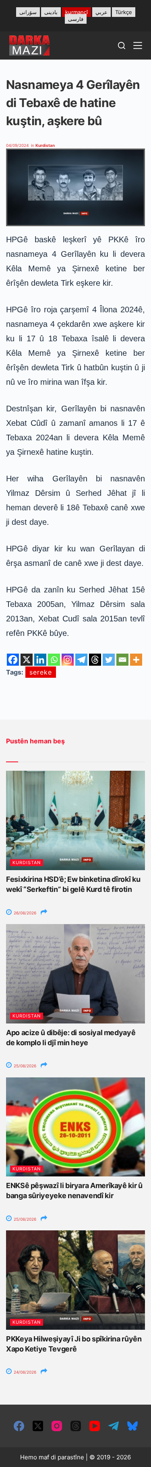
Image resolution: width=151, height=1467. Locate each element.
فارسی (75, 19)
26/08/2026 (24, 912)
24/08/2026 (24, 1372)
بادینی (51, 12)
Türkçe (123, 12)
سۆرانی (28, 12)
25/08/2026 (24, 1065)
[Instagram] (68, 660)
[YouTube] (94, 1426)
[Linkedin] (40, 660)
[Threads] (95, 660)
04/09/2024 (17, 145)
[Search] (121, 45)
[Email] (122, 660)
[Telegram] (81, 660)
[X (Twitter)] (38, 1426)
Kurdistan (45, 145)
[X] (27, 660)
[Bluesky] (132, 1426)
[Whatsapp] (54, 660)
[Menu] (137, 45)
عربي (101, 12)
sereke (40, 672)
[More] (136, 660)
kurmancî (76, 12)
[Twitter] (109, 660)
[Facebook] (13, 660)
